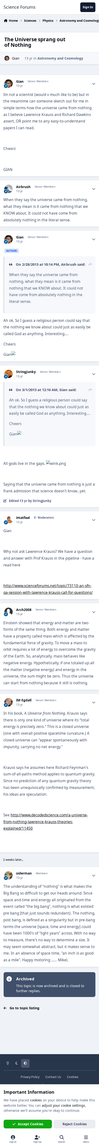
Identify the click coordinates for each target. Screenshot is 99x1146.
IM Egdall (23, 700)
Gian (15, 58)
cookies (36, 1100)
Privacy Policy (30, 1077)
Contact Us (53, 1077)
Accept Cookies (30, 1124)
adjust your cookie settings (63, 1105)
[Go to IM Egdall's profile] (8, 702)
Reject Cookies (74, 1124)
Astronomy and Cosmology (60, 58)
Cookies (72, 1077)
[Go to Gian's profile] (6, 58)
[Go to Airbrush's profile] (8, 189)
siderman (24, 873)
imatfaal (23, 517)
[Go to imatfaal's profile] (8, 519)
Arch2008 (23, 610)
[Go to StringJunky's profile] (8, 374)
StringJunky (26, 372)
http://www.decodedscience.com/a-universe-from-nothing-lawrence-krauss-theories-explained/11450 (45, 822)
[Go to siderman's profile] (8, 875)
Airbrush (23, 187)
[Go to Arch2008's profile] (8, 612)
